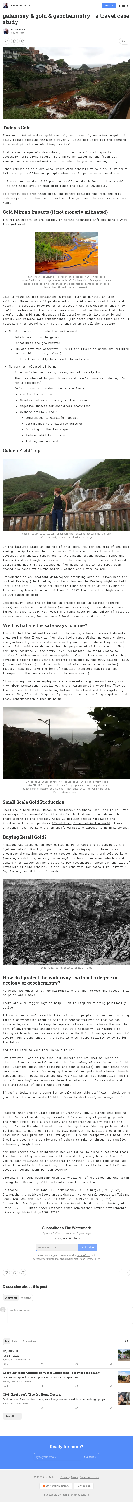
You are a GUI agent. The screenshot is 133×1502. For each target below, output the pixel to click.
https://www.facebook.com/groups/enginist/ (89, 1097)
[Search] (126, 1341)
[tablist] (18, 1297)
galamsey (67, 810)
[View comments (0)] (14, 41)
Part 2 (27, 586)
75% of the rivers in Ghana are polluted (95, 349)
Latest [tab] (15, 1341)
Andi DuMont (18, 29)
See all (10, 1416)
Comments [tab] (11, 1297)
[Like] (6, 41)
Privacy (64, 1477)
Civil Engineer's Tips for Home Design (32, 1394)
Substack (49, 1494)
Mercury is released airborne (32, 366)
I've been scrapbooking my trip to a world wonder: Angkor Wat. (41, 1377)
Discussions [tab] (29, 1341)
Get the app (84, 1486)
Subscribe (108, 5)
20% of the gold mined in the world (81, 823)
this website (35, 867)
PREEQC (124, 660)
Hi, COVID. (10, 1351)
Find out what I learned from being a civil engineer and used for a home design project (54, 1399)
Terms (74, 1477)
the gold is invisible (88, 186)
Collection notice (89, 1477)
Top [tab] (7, 1341)
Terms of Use (83, 1255)
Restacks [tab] (26, 1297)
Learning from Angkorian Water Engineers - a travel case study (51, 1373)
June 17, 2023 (11, 1355)
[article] (66, 1357)
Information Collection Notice (65, 1258)
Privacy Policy (93, 1258)
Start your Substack (57, 1486)
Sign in (123, 5)
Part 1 (8, 586)
